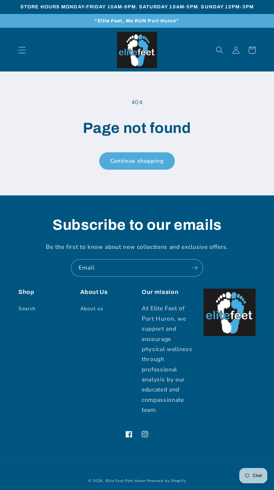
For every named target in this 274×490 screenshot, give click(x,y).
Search (27, 308)
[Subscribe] (195, 268)
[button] (22, 50)
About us (91, 308)
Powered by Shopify (166, 480)
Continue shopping (137, 161)
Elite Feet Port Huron (126, 480)
